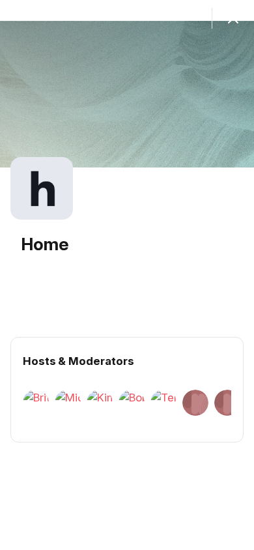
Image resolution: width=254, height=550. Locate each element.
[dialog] (127, 275)
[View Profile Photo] (41, 188)
